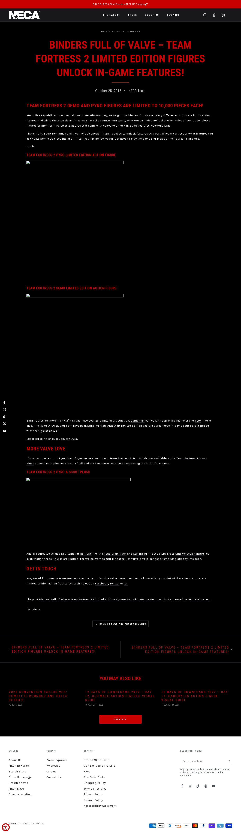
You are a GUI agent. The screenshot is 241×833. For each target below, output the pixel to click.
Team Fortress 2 (70, 578)
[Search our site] (204, 15)
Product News (18, 782)
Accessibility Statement (100, 805)
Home (104, 32)
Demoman (137, 420)
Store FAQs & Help (96, 760)
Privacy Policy (93, 794)
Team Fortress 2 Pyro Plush (128, 458)
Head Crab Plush (115, 553)
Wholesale (53, 765)
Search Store (17, 771)
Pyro (198, 420)
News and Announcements (123, 32)
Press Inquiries (56, 760)
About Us (15, 760)
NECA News (17, 788)
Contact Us (53, 777)
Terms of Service (95, 788)
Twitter (114, 583)
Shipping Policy (95, 782)
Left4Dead (140, 553)
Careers (51, 771)
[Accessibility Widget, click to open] (6, 827)
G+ (126, 583)
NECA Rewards (19, 765)
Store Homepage (20, 777)
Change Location (20, 794)
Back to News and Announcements (123, 624)
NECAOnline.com (199, 599)
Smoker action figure (189, 553)
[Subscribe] (230, 761)
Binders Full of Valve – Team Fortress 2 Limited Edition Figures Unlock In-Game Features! (100, 599)
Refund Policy (93, 800)
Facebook (101, 583)
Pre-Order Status (95, 777)
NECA (21, 823)
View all (120, 719)
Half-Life (86, 553)
